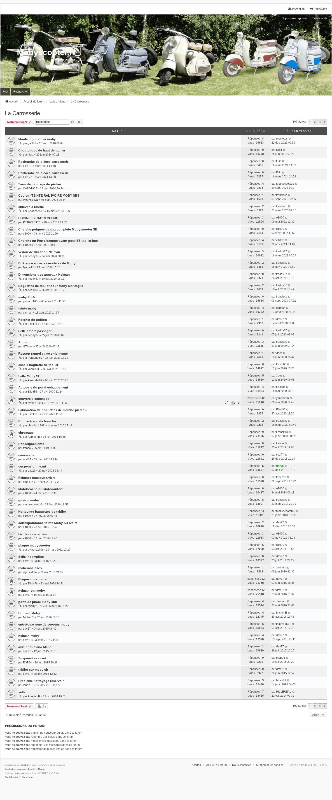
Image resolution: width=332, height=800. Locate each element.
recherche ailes (30, 568)
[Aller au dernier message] (289, 139)
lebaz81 (28, 685)
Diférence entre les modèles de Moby (46, 263)
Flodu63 (281, 364)
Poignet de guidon (32, 319)
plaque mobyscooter (34, 545)
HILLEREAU (284, 691)
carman (27, 312)
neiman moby (28, 635)
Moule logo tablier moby (37, 139)
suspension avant (32, 466)
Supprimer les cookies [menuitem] (269, 765)
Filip (25, 165)
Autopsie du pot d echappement (43, 387)
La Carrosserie (22, 113)
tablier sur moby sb (33, 669)
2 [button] (315, 122)
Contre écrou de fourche (37, 421)
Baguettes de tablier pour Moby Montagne (51, 286)
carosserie (26, 455)
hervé (280, 465)
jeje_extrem (30, 572)
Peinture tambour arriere (37, 477)
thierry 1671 (35, 606)
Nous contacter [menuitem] (241, 765)
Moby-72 (28, 267)
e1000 (280, 217)
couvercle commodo (34, 398)
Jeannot (281, 567)
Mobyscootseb (285, 183)
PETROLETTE (32, 222)
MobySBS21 (30, 199)
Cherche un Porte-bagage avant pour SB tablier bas (58, 240)
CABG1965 (30, 188)
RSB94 (27, 662)
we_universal (17, 773)
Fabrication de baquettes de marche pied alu (52, 410)
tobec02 (28, 482)
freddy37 (33, 256)
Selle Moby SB (29, 376)
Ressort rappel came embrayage (43, 353)
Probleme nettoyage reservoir (41, 681)
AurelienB (34, 436)
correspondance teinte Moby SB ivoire (47, 523)
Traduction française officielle (20, 769)
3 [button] (319, 122)
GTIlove (28, 346)
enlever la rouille (31, 207)
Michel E (28, 617)
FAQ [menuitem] (5, 91)
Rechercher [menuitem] (20, 91)
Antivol (23, 342)
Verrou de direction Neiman (39, 252)
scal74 (27, 459)
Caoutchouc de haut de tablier (41, 150)
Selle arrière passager (34, 331)
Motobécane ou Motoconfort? (41, 489)
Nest (30, 154)
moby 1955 (26, 297)
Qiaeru (41, 769)
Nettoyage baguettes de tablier (42, 511)
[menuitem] (12, 777)
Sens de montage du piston (39, 184)
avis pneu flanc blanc (34, 647)
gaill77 (32, 143)
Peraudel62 (35, 357)
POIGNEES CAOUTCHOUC (38, 218)
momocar (282, 138)
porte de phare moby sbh (37, 602)
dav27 (280, 319)
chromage (26, 432)
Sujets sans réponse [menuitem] (294, 18)
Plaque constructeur (34, 579)
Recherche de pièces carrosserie (43, 161)
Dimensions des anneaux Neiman (44, 274)
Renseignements (31, 444)
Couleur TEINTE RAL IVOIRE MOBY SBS (48, 195)
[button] (325, 122)
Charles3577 (36, 211)
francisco (281, 195)
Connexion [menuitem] (320, 9)
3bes (279, 353)
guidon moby (28, 500)
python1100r (30, 301)
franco (27, 448)
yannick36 (34, 369)
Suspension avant (32, 658)
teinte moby (27, 308)
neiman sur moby (31, 590)
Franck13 (282, 432)
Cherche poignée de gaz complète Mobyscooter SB (57, 229)
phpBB (24, 765)
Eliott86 (32, 324)
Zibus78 (33, 583)
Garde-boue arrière (32, 534)
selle (22, 692)
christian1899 (36, 425)
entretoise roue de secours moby (43, 624)
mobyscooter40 (32, 504)
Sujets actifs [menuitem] (319, 18)
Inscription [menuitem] (298, 9)
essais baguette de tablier (38, 365)
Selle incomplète (31, 556)
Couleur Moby (29, 613)
